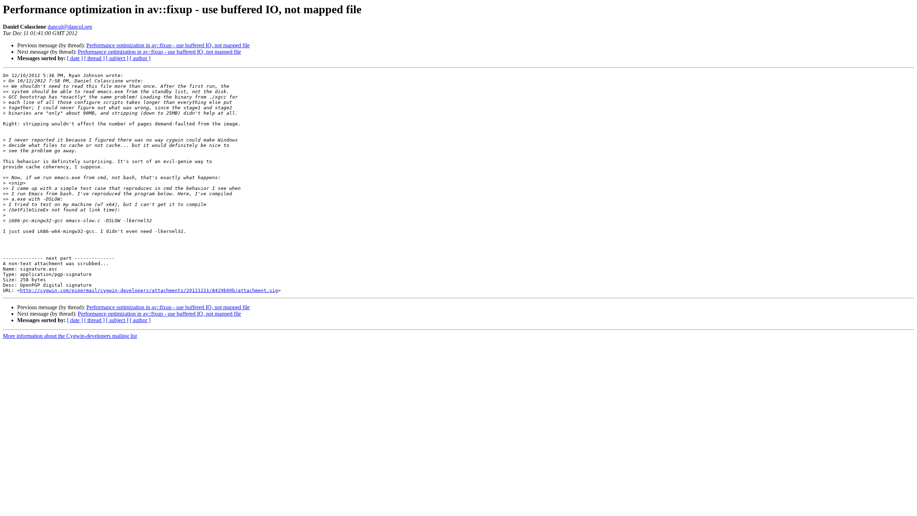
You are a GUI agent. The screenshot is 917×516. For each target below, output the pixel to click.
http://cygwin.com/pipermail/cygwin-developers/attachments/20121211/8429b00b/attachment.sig (149, 290)
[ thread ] (94, 58)
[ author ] (140, 58)
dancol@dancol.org (70, 27)
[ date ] (75, 58)
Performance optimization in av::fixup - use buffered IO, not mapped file (168, 45)
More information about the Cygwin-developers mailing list (70, 336)
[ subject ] (117, 58)
